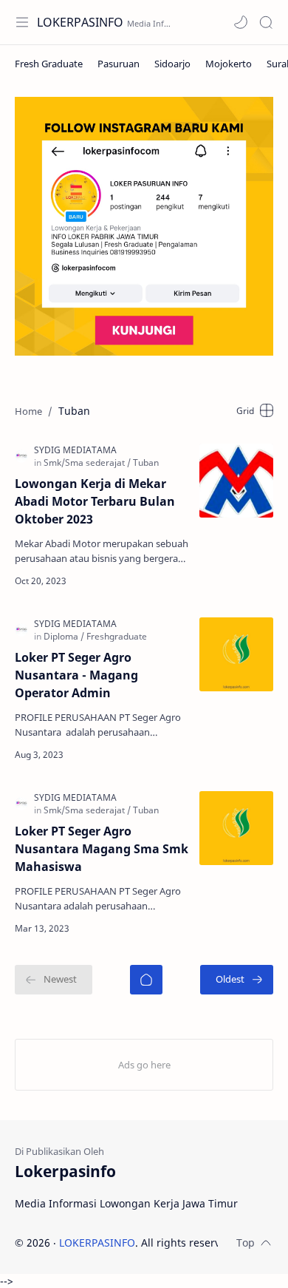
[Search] (266, 22)
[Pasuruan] (118, 63)
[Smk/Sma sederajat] (87, 462)
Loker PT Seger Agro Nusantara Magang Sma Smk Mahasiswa (101, 849)
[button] (241, 22)
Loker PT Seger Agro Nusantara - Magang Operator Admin (76, 675)
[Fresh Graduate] (49, 63)
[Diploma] (64, 636)
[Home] (146, 979)
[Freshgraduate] (116, 636)
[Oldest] (236, 979)
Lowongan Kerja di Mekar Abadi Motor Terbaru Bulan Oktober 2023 (95, 501)
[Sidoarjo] (172, 63)
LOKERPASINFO (80, 22)
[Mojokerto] (228, 63)
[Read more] (165, 581)
